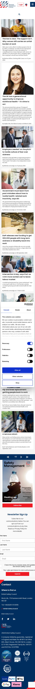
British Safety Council (10, 609)
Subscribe (17, 505)
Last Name (3, 545)
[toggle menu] (32, 4)
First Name (3, 536)
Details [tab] (17, 310)
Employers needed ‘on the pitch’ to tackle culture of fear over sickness (16, 152)
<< (9, 457)
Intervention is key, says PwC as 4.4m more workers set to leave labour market (16, 277)
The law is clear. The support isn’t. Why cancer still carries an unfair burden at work (17, 41)
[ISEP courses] (7, 674)
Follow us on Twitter (8, 619)
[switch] (30, 349)
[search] (19, 14)
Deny (17, 383)
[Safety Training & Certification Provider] (8, 4)
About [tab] (29, 310)
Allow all (17, 370)
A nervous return (9, 434)
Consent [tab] (6, 310)
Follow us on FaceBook (2, 619)
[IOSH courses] (26, 661)
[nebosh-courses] (17, 661)
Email (1, 554)
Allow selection (17, 376)
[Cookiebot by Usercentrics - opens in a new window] (25, 304)
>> (26, 457)
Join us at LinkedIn (14, 619)
